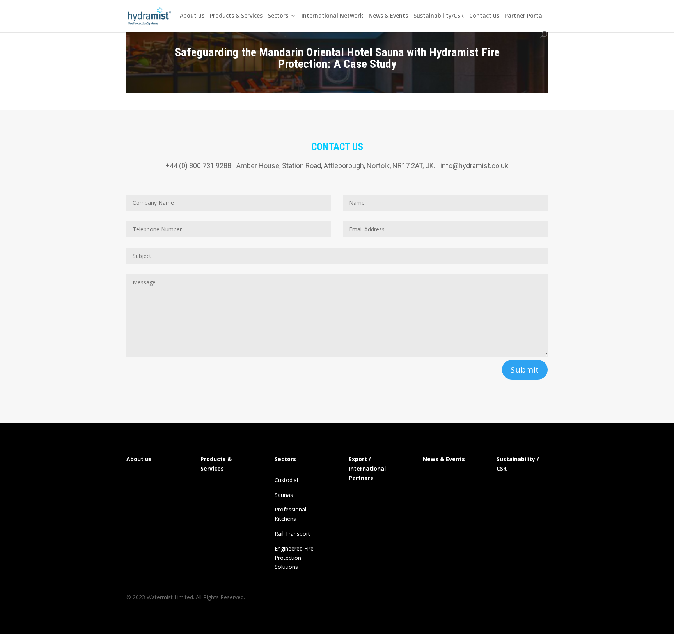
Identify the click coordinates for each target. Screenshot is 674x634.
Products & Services (236, 16)
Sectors (278, 16)
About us (192, 16)
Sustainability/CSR (438, 16)
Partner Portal (524, 16)
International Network (332, 16)
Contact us (484, 16)
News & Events (388, 16)
